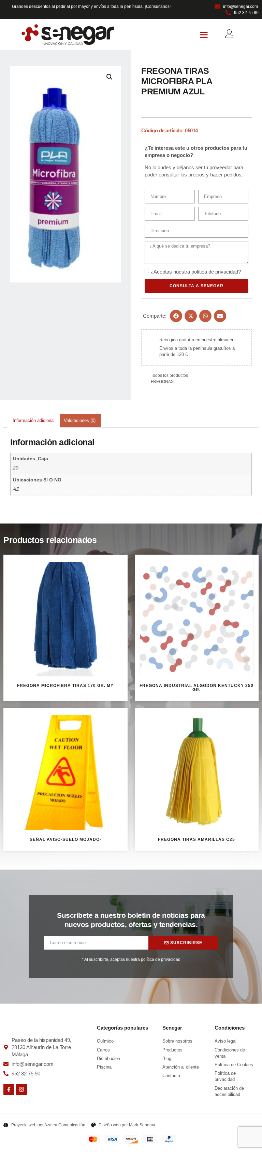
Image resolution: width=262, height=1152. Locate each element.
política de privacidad (214, 271)
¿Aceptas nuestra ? (195, 271)
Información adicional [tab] (34, 420)
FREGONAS (162, 381)
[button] (204, 34)
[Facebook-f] (8, 1089)
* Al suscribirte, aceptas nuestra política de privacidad (131, 959)
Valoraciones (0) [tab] (80, 420)
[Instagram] (21, 1089)
